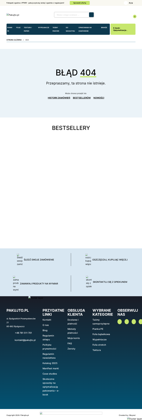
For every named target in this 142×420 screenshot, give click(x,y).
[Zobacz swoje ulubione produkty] (126, 15)
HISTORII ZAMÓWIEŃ (59, 97)
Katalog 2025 (50, 363)
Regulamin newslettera (49, 356)
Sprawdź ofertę (79, 3)
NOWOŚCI (98, 97)
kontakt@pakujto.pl (25, 340)
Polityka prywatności (49, 346)
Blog (45, 330)
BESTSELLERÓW (82, 97)
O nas (46, 325)
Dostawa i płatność (73, 321)
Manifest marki (51, 368)
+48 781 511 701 (23, 332)
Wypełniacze (99, 339)
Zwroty (71, 348)
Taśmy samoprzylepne (100, 321)
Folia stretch (99, 344)
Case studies (50, 373)
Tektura (96, 350)
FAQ (70, 343)
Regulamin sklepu (48, 337)
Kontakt (47, 319)
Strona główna (14, 40)
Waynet (132, 415)
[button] (114, 15)
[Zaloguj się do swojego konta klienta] (120, 15)
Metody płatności (73, 331)
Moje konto (74, 338)
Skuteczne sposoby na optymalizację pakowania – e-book (51, 387)
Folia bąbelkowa (101, 334)
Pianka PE (97, 329)
